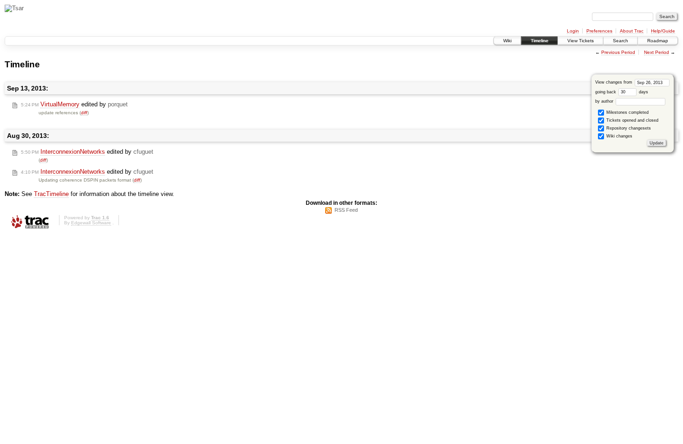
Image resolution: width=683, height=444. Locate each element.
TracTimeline (51, 193)
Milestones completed (627, 112)
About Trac (632, 30)
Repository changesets (628, 128)
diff (84, 112)
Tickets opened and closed (631, 120)
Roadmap (657, 40)
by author (605, 101)
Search (620, 40)
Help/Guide (663, 30)
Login (573, 30)
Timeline (539, 40)
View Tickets (580, 40)
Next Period (656, 52)
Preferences (599, 30)
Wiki (507, 40)
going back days (621, 92)
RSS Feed (346, 210)
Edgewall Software (91, 222)
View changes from (614, 82)
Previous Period (618, 52)
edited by (74, 104)
